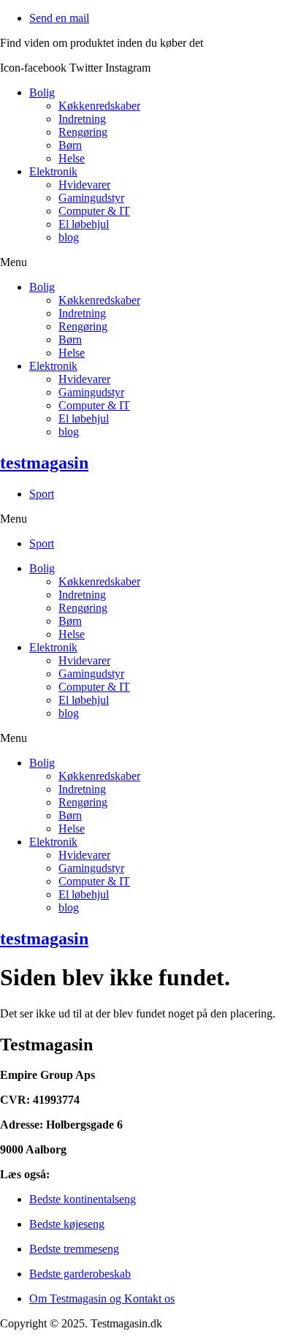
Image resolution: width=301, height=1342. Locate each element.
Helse (71, 158)
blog (68, 237)
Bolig (42, 92)
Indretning (82, 119)
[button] (150, 262)
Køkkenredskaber (99, 105)
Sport (41, 494)
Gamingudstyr (91, 198)
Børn (70, 145)
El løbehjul (83, 224)
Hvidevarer (84, 184)
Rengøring (82, 132)
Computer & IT (94, 211)
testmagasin (44, 462)
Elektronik (53, 171)
